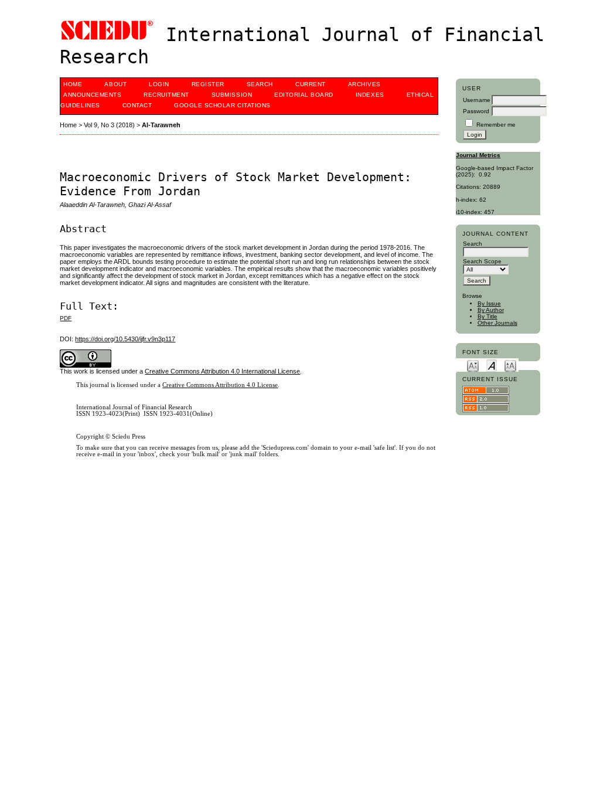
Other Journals (497, 323)
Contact (137, 105)
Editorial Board (303, 94)
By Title (487, 316)
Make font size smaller (473, 365)
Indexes (370, 94)
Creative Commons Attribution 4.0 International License (222, 371)
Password (476, 111)
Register (208, 84)
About (115, 84)
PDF (65, 318)
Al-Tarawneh (161, 124)
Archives (364, 84)
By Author (491, 310)
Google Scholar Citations (222, 105)
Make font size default (491, 365)
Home (72, 84)
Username (476, 100)
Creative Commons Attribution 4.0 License (220, 385)
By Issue (489, 303)
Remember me (496, 124)
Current (310, 84)
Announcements (92, 94)
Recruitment (166, 94)
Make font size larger (510, 365)
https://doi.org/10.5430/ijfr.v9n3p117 (125, 338)
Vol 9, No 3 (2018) (109, 124)
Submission (232, 94)
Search (260, 84)
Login (159, 84)
